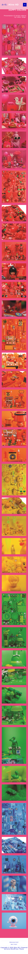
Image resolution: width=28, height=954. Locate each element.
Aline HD (13, 4)
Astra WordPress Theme (15, 949)
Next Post (14, 944)
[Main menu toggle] (25, 4)
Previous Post (14, 942)
